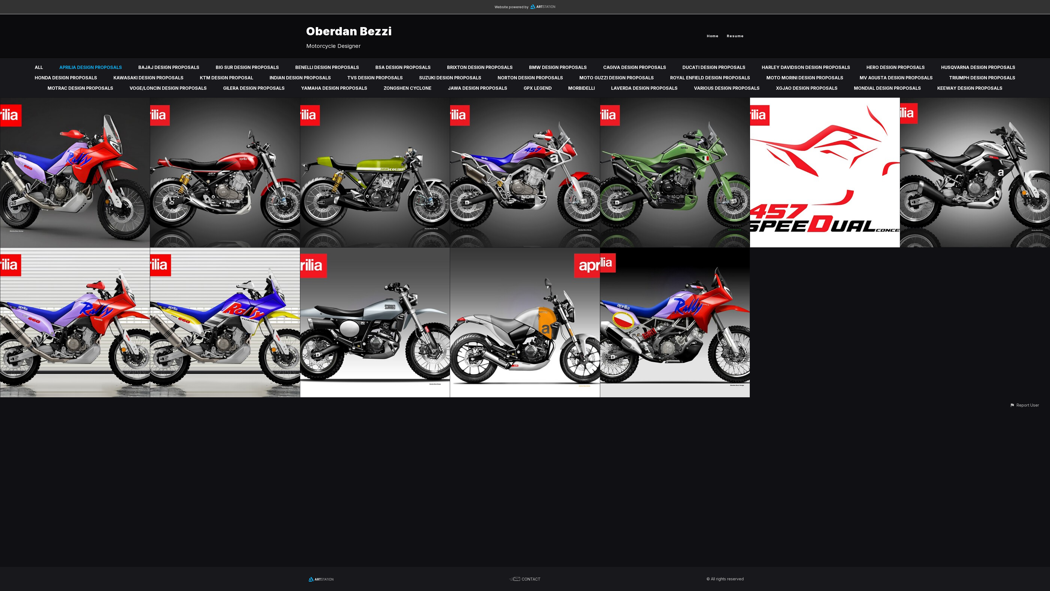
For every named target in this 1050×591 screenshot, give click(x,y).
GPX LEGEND (538, 88)
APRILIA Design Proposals (90, 67)
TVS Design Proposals (375, 77)
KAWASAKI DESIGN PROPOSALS (148, 77)
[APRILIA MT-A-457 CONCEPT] (675, 101)
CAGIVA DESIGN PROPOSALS (634, 67)
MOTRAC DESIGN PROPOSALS (80, 88)
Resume (735, 36)
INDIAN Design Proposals (300, 77)
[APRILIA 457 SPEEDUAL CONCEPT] (525, 101)
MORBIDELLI (581, 88)
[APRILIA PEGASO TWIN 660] (975, 101)
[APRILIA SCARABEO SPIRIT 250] (375, 251)
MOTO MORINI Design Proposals (804, 77)
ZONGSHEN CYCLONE (407, 88)
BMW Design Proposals (558, 67)
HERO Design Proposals (896, 67)
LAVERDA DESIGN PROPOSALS (644, 88)
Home (713, 36)
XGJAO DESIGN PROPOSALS (807, 88)
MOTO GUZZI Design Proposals (616, 77)
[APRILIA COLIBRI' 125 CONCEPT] (375, 101)
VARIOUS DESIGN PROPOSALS (727, 88)
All (39, 67)
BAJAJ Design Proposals (168, 67)
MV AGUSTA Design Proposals (896, 77)
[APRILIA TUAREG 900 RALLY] (675, 251)
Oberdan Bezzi (349, 31)
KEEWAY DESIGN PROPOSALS (969, 88)
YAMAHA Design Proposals (334, 88)
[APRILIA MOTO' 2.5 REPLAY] (525, 251)
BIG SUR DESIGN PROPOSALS (247, 67)
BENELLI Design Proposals (327, 67)
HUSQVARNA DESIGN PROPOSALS (978, 67)
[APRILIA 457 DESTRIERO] (225, 101)
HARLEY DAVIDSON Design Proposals (806, 67)
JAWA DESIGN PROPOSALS (477, 88)
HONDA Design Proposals (66, 77)
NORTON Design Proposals (530, 77)
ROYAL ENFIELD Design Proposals (710, 77)
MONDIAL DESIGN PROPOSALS (887, 88)
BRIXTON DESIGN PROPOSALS (480, 67)
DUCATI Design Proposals (713, 67)
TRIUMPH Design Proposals (982, 77)
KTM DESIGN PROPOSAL (226, 77)
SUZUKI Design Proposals (450, 77)
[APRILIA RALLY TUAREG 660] (75, 101)
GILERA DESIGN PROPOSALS (254, 88)
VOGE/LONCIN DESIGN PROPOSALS (168, 88)
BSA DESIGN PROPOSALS (403, 67)
